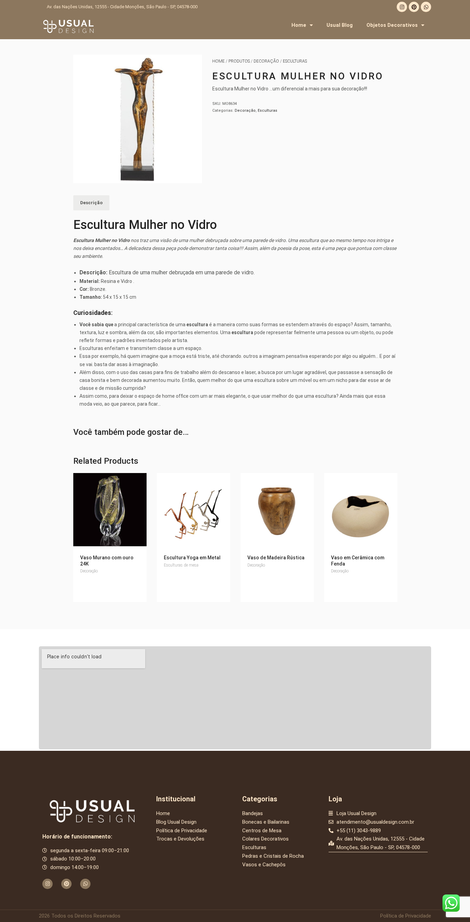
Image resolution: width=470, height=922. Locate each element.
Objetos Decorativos (392, 25)
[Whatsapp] (426, 7)
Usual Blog (340, 25)
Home (298, 25)
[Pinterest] (414, 7)
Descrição (91, 202)
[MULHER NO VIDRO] (137, 119)
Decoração (266, 61)
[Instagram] (402, 7)
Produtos (239, 61)
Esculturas (295, 61)
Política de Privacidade (405, 916)
